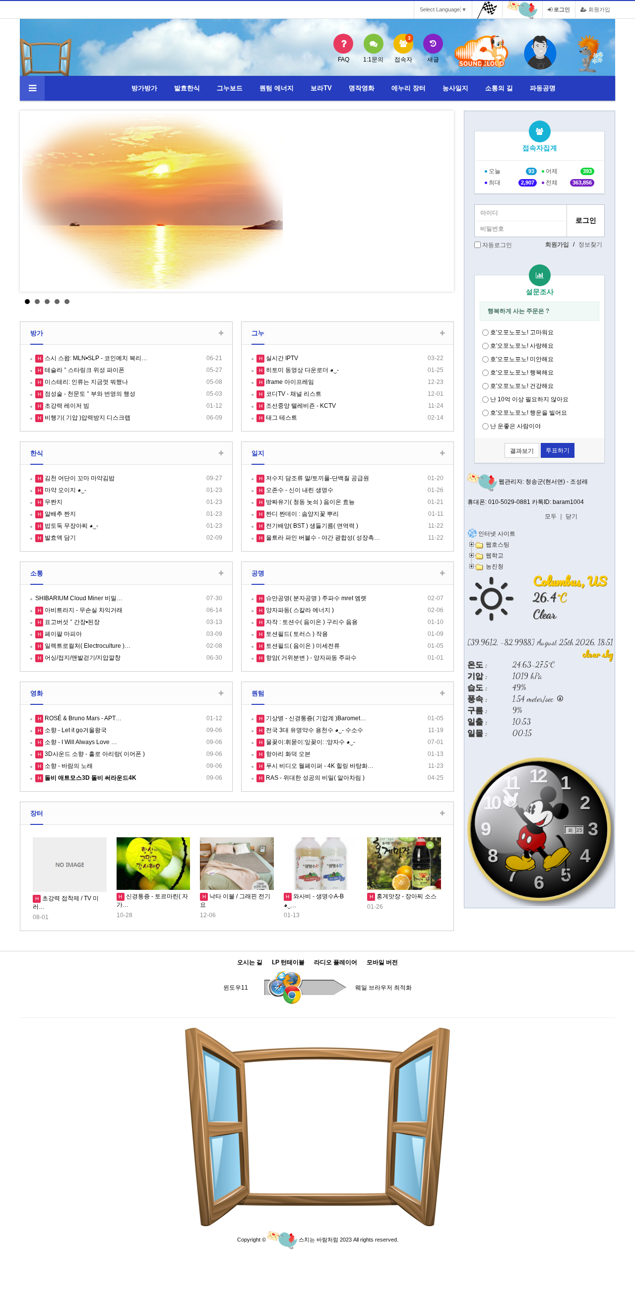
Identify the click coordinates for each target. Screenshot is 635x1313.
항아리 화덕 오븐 (287, 753)
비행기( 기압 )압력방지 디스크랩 (86, 417)
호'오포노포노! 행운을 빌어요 (528, 412)
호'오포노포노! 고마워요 (522, 332)
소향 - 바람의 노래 (68, 765)
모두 (551, 516)
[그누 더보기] (442, 333)
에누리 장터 (408, 88)
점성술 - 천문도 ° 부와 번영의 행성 (89, 393)
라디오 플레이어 (335, 962)
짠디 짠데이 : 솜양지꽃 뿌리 (301, 513)
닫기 (571, 516)
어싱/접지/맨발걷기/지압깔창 (82, 657)
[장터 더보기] (442, 814)
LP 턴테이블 (288, 962)
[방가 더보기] (221, 333)
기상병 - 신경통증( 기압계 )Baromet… (315, 718)
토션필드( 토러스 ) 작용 (296, 633)
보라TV (321, 88)
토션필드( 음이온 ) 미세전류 (302, 645)
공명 (258, 573)
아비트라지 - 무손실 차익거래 (83, 610)
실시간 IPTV (281, 358)
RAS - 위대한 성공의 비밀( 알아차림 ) (314, 777)
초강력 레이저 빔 (66, 405)
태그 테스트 (280, 417)
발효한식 (187, 88)
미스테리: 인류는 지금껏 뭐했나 (85, 381)
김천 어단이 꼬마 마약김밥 (79, 478)
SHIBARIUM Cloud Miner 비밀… (79, 598)
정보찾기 (590, 244)
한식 (36, 453)
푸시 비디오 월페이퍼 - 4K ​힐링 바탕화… (319, 765)
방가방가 (144, 88)
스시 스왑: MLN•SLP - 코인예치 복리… (95, 358)
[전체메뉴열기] (32, 88)
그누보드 (230, 88)
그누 (258, 333)
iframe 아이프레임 (289, 381)
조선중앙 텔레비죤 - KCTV (300, 405)
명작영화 (362, 88)
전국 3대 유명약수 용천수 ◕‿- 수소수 (313, 730)
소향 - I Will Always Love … (80, 742)
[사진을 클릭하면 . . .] (236, 201)
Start (439, 301)
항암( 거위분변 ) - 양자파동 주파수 (310, 657)
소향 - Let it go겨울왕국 (75, 730)
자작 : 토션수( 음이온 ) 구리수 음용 (311, 622)
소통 (36, 573)
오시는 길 (249, 962)
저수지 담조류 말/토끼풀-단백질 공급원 (316, 478)
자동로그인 (497, 245)
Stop (446, 301)
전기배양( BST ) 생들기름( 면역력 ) (311, 525)
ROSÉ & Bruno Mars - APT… (82, 718)
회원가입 (598, 9)
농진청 (495, 566)
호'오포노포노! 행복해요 (522, 372)
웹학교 (495, 555)
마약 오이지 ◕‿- (64, 490)
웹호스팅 (497, 544)
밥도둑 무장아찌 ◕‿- (70, 525)
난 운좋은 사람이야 (515, 426)
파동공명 (543, 88)
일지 (258, 453)
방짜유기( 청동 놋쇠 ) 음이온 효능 (309, 502)
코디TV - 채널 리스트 (292, 393)
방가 (36, 333)
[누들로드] (590, 53)
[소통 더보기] (221, 573)
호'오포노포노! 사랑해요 (522, 345)
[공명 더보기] (442, 573)
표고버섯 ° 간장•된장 (71, 622)
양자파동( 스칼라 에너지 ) (299, 610)
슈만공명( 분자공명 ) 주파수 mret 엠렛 (315, 598)
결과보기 (522, 450)
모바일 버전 (382, 962)
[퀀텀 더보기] (442, 694)
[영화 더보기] (221, 694)
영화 (36, 693)
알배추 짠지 (59, 513)
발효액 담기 (59, 537)
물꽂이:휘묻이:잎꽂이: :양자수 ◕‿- (309, 742)
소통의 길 (499, 88)
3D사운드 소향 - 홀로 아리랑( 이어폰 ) (94, 753)
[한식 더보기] (221, 453)
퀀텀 (258, 693)
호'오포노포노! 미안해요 (522, 359)
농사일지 (455, 88)
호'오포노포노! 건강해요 (522, 385)
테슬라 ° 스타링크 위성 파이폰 (84, 370)
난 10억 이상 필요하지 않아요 (529, 399)
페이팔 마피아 (62, 633)
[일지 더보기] (442, 453)
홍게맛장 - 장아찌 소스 (406, 896)
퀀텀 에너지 (276, 88)
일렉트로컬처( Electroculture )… (86, 645)
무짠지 (53, 502)
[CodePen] (540, 53)
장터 (36, 813)
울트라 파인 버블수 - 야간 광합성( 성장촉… (322, 537)
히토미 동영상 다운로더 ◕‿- (301, 370)
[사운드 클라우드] (481, 52)
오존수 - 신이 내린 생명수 (298, 490)
